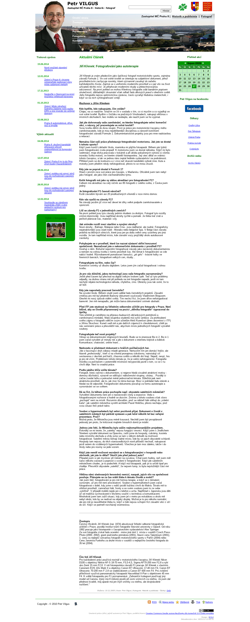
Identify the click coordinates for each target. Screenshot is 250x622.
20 (194, 82)
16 (208, 78)
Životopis (77, 22)
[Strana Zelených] (182, 11)
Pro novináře (79, 31)
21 (199, 82)
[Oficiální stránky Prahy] (207, 11)
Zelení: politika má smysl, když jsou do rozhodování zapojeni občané (59, 175)
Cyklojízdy (194, 149)
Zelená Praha (194, 137)
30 (208, 86)
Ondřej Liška (194, 125)
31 (180, 90)
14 (199, 78)
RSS (154, 602)
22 (203, 82)
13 (194, 78)
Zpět (169, 591)
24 (180, 86)
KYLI (211, 617)
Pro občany (78, 27)
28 (199, 86)
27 (194, 86)
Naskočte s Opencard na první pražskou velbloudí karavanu (59, 95)
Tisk (198, 602)
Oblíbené (184, 602)
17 (180, 82)
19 (189, 82)
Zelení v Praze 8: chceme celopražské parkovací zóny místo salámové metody (58, 82)
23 (208, 82)
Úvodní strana (80, 17)
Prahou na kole (194, 143)
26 (189, 86)
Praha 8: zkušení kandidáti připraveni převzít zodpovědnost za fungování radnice (58, 148)
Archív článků (194, 163)
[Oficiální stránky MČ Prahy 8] (194, 11)
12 (189, 78)
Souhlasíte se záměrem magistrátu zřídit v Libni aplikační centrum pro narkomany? (56, 206)
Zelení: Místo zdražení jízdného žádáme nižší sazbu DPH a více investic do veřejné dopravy (59, 110)
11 (185, 78)
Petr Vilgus (47, 2)
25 (185, 86)
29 (203, 86)
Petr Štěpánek (194, 131)
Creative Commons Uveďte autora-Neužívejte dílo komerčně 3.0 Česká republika (180, 613)
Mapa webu (168, 602)
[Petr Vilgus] (194, 111)
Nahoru (209, 602)
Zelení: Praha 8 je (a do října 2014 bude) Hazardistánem (58, 162)
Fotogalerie (78, 36)
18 (185, 82)
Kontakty (77, 40)
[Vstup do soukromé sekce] (76, 605)
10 (180, 78)
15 (203, 78)
